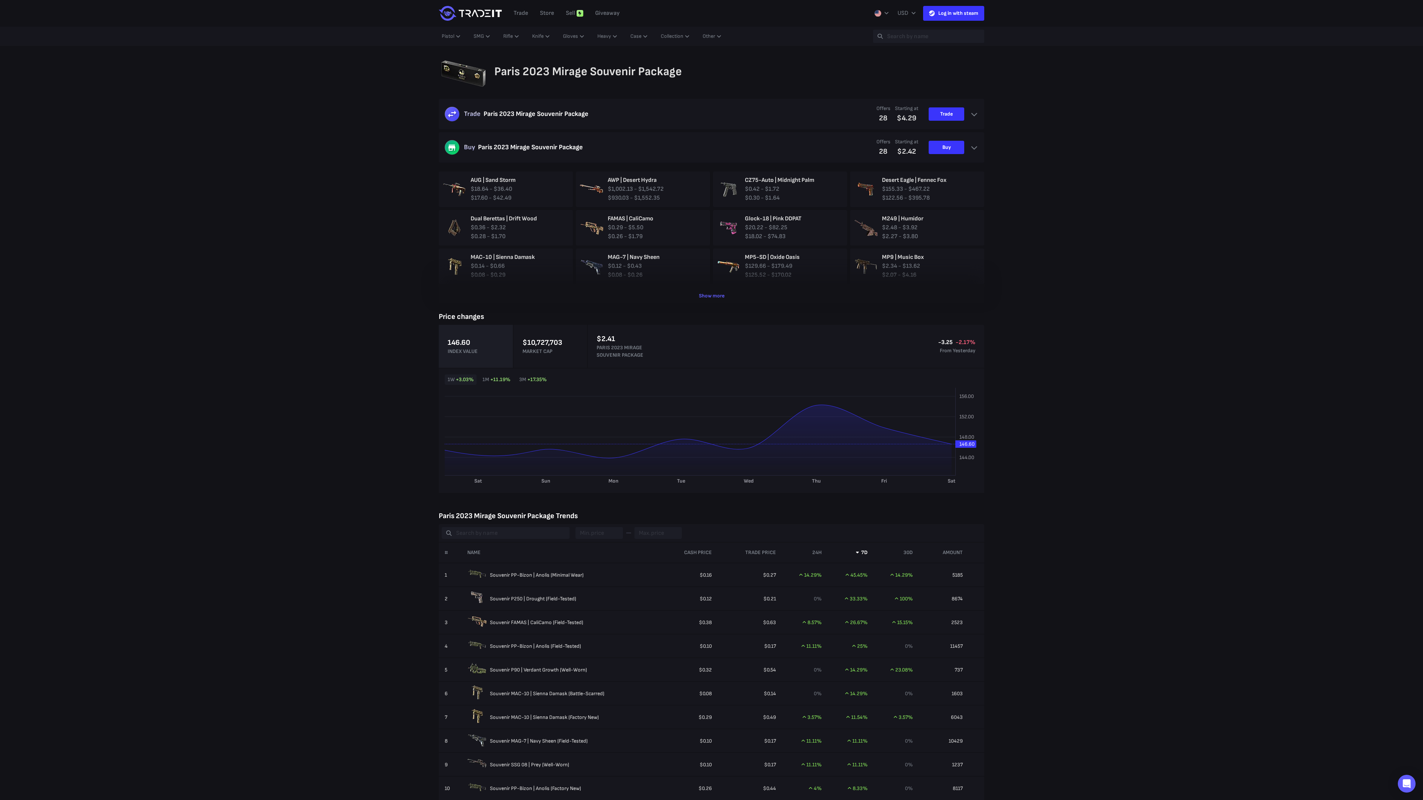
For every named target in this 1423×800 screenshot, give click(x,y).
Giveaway (607, 13)
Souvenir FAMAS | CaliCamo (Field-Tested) (536, 622)
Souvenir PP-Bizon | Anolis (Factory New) (535, 788)
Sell (570, 13)
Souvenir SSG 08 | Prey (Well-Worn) (529, 764)
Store (547, 13)
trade (521, 13)
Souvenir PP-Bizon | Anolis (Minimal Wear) (537, 575)
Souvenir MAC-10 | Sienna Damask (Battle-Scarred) (547, 693)
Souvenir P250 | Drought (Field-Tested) (533, 599)
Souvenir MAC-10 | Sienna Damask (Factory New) (544, 717)
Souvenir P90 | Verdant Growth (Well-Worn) (538, 670)
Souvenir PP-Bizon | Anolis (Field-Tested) (535, 646)
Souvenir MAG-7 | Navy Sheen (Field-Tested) (539, 741)
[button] (1407, 784)
